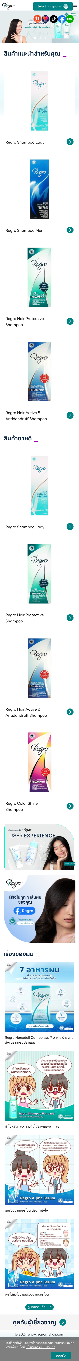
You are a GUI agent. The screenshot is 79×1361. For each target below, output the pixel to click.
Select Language (49, 6)
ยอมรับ (61, 1355)
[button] (6, 27)
